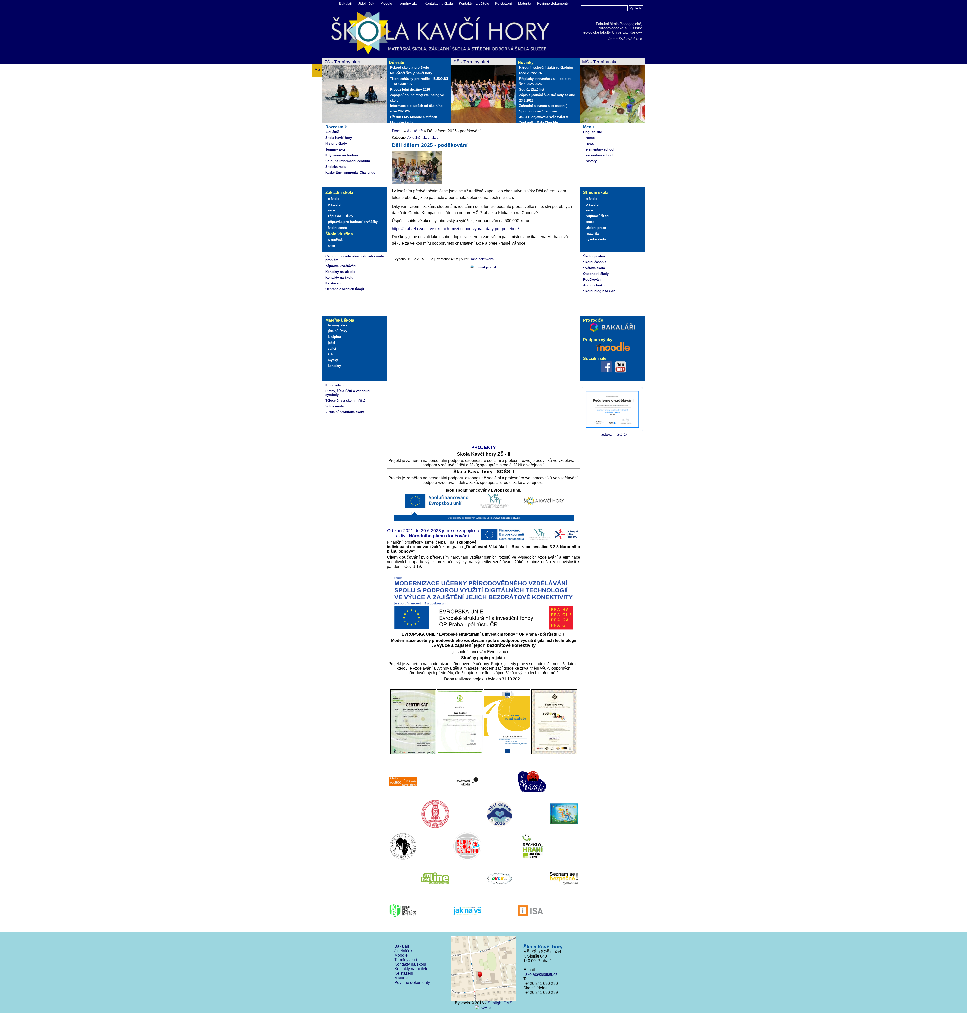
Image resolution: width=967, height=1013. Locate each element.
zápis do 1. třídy (340, 216)
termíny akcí (337, 325)
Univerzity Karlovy (627, 32)
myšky (333, 360)
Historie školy (336, 143)
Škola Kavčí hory (338, 138)
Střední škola (595, 192)
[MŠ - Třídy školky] (612, 91)
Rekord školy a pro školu (409, 67)
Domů (397, 131)
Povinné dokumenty (553, 3)
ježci (331, 343)
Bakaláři (345, 3)
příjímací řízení (597, 216)
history (591, 161)
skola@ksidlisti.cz (540, 974)
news (590, 143)
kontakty (334, 366)
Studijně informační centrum (347, 161)
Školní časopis (594, 262)
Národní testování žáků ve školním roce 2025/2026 (546, 70)
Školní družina (339, 234)
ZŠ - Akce (334, 61)
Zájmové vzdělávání (340, 266)
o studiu (334, 204)
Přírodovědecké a (612, 28)
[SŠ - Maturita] (483, 91)
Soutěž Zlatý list (531, 89)
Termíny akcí (408, 3)
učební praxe (596, 228)
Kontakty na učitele (474, 3)
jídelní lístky (337, 331)
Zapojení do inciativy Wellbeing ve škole (417, 97)
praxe (590, 222)
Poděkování (592, 279)
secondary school (599, 155)
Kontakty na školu (439, 3)
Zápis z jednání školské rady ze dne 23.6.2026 (547, 97)
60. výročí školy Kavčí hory (411, 73)
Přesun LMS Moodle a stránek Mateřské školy (413, 119)
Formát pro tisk (486, 267)
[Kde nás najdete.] (483, 969)
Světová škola (594, 268)
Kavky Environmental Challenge (350, 172)
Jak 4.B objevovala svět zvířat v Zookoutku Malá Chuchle (543, 119)
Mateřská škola (339, 320)
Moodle (386, 3)
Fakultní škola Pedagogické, (619, 24)
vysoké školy (596, 239)
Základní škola (339, 192)
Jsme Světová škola (625, 38)
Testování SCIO (613, 434)
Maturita (524, 3)
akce (331, 210)
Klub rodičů (334, 385)
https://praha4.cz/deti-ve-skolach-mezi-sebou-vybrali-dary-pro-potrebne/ (455, 229)
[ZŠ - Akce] (354, 91)
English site (592, 132)
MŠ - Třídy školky (599, 61)
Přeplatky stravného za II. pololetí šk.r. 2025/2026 (545, 81)
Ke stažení (503, 3)
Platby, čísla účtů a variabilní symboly (347, 393)
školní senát (337, 228)
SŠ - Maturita (466, 61)
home (590, 138)
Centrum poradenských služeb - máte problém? (354, 258)
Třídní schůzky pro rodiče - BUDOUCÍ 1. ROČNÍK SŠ (419, 81)
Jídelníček (366, 3)
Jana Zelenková (482, 259)
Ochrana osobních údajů (344, 289)
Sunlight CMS (500, 1003)
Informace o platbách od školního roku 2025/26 (416, 108)
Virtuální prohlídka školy (344, 412)
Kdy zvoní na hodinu (341, 155)
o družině (335, 240)
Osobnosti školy (596, 274)
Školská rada (335, 167)
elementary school (600, 149)
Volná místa (334, 406)
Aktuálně (332, 132)
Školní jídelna (594, 256)
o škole (333, 199)
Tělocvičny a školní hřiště (345, 400)
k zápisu (334, 337)
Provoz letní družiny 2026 (410, 89)
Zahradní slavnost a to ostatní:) (543, 106)
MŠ (317, 69)
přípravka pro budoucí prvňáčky (353, 222)
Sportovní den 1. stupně (538, 111)
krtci (331, 354)
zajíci (332, 348)
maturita (592, 233)
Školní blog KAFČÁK (599, 291)
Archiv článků (594, 285)
